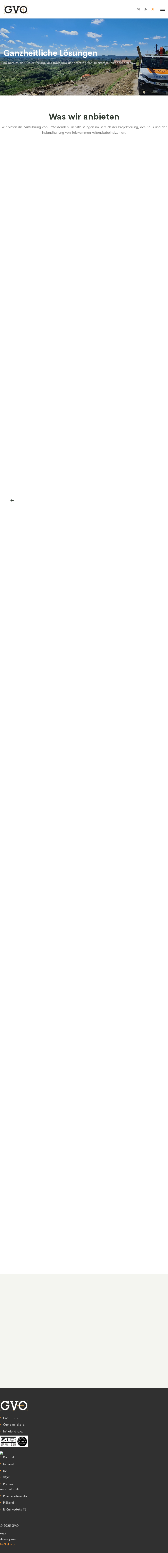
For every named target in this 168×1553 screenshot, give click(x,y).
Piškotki (8, 1503)
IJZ (5, 1471)
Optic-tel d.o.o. (14, 1425)
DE (152, 9)
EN (145, 9)
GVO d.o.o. (11, 1418)
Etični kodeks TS (14, 1509)
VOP (6, 1477)
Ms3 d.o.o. (8, 1544)
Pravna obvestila (15, 1496)
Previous (12, 501)
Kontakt (8, 1457)
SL (138, 9)
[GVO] (16, 9)
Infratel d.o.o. (13, 1431)
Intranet (8, 1464)
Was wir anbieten (84, 117)
